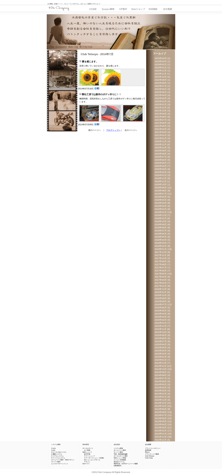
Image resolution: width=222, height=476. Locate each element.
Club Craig (149, 458)
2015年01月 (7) (162, 360)
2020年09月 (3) (162, 150)
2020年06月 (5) (162, 160)
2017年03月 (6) (162, 280)
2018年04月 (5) (162, 240)
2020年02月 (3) (162, 172)
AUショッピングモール (91, 460)
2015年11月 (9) (162, 329)
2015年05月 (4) (162, 347)
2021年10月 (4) (162, 110)
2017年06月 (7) (162, 270)
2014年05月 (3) (162, 384)
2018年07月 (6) (162, 230)
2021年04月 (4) (162, 129)
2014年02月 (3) (162, 393)
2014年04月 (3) (162, 387)
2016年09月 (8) (162, 298)
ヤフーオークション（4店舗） (93, 458)
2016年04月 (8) (162, 313)
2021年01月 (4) (162, 138)
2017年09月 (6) (162, 261)
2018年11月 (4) (162, 218)
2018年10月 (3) (162, 221)
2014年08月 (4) (162, 375)
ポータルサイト (87, 448)
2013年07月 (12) (163, 415)
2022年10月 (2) (162, 77)
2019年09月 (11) (162, 187)
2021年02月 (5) (162, 135)
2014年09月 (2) (162, 372)
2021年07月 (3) (162, 120)
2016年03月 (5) (162, 316)
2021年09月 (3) (162, 113)
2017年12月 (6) (162, 252)
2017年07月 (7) (162, 267)
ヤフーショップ (88, 456)
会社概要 (148, 444)
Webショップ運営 (120, 458)
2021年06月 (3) (162, 123)
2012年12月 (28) (163, 436)
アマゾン (86, 462)
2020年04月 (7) (162, 166)
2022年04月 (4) (162, 95)
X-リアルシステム (57, 456)
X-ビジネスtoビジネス (58, 452)
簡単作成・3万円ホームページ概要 (126, 464)
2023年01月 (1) (162, 67)
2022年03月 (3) (162, 98)
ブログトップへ (113, 130)
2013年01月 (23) (163, 433)
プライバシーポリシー (152, 448)
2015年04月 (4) (162, 350)
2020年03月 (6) (162, 169)
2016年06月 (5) (162, 307)
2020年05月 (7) (162, 163)
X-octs (53, 448)
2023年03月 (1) (162, 61)
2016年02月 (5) (162, 320)
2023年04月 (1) (162, 58)
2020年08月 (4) (162, 153)
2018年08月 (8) (162, 227)
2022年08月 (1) (162, 83)
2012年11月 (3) (162, 440)
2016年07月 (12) (163, 304)
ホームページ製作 (120, 450)
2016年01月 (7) (162, 323)
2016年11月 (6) (162, 292)
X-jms (53, 450)
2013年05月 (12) (163, 421)
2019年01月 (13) (163, 212)
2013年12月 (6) (162, 400)
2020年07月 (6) (162, 157)
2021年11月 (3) (162, 107)
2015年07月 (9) (162, 341)
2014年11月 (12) (162, 366)
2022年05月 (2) (162, 92)
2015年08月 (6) (162, 338)
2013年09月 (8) (162, 409)
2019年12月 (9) (162, 178)
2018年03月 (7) (162, 243)
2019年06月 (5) (162, 197)
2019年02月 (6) (162, 209)
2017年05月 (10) (163, 273)
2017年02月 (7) (162, 283)
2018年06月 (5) (162, 233)
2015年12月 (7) (162, 326)
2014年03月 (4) (162, 390)
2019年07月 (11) (162, 193)
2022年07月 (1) (162, 86)
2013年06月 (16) (163, 418)
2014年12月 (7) (162, 363)
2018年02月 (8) (162, 246)
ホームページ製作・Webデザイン (63, 460)
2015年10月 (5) (162, 332)
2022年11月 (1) (162, 73)
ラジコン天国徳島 (120, 460)
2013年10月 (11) (162, 406)
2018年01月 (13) (163, 249)
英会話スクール (119, 462)
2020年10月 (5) (162, 147)
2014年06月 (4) (162, 381)
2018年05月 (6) (162, 237)
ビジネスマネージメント (59, 464)
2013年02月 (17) (163, 430)
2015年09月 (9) (162, 335)
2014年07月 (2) (162, 378)
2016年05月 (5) (162, 310)
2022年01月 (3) (162, 104)
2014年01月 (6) (162, 396)
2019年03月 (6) (162, 206)
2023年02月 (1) (162, 64)
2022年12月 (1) (162, 70)
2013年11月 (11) (162, 403)
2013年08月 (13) (163, 412)
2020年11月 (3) (162, 144)
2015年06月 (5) (162, 344)
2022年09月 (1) (162, 80)
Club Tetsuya (149, 456)
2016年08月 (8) (162, 301)
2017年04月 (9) (162, 276)
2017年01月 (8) (162, 286)
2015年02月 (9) (162, 356)
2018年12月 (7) (162, 215)
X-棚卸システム (56, 454)
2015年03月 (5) (162, 353)
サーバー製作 (56, 462)
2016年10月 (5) (162, 295)
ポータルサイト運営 (121, 456)
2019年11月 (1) (162, 181)
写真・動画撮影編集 (121, 454)
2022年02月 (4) (162, 101)
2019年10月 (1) (162, 184)
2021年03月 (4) (162, 132)
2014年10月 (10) (163, 369)
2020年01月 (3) (162, 175)
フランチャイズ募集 (152, 454)
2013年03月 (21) (163, 427)
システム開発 (56, 444)
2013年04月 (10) (163, 424)
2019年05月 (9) (162, 200)
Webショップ (87, 452)
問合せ (147, 452)
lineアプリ (86, 464)
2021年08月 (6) (162, 117)
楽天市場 (86, 454)
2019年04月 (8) (162, 203)
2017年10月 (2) (162, 258)
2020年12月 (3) (162, 141)
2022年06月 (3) (162, 89)
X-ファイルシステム (58, 458)
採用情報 (148, 450)
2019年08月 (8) (162, 190)
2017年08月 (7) (162, 264)
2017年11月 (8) (162, 255)
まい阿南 (86, 450)
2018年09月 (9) (162, 224)
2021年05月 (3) (162, 126)
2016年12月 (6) (162, 289)
